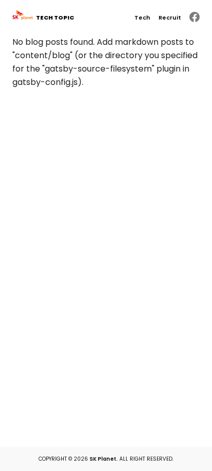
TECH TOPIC (55, 17)
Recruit (169, 17)
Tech (142, 17)
